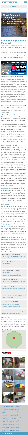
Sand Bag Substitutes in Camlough (11, 420)
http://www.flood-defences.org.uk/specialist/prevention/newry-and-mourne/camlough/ (12, 187)
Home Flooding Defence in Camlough (11, 428)
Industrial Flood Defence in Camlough (11, 430)
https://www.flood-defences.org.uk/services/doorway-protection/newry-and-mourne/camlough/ (11, 274)
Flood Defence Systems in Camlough (11, 406)
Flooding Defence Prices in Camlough (11, 427)
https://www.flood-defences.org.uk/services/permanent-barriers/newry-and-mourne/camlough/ (11, 265)
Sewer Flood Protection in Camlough (11, 424)
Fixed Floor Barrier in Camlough (10, 415)
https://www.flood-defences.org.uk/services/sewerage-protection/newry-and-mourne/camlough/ (11, 304)
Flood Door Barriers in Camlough (11, 421)
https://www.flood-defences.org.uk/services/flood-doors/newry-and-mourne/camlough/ (13, 288)
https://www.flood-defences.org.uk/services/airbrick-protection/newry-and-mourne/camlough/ (14, 295)
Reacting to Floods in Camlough (10, 411)
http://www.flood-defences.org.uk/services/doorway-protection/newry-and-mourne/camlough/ (13, 89)
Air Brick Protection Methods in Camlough (13, 423)
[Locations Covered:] (1, 2)
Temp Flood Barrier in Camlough (11, 414)
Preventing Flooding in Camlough (11, 409)
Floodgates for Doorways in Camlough (12, 417)
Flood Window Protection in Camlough (12, 426)
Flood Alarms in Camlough (9, 418)
